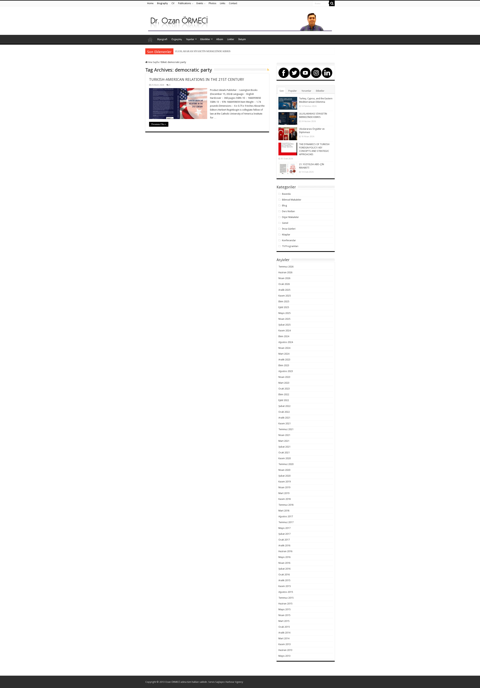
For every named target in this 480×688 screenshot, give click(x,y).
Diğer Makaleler (290, 217)
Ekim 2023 (283, 365)
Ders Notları (288, 211)
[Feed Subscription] (268, 69)
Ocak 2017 (284, 539)
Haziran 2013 (285, 650)
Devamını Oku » (158, 124)
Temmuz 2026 (285, 266)
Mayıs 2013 (284, 655)
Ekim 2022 (283, 394)
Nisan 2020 (284, 470)
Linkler (230, 39)
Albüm (219, 39)
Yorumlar (306, 90)
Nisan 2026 (284, 278)
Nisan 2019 (284, 487)
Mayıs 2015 (284, 609)
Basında (286, 193)
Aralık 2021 (284, 417)
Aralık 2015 (284, 580)
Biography (162, 3)
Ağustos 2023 (285, 371)
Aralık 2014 (284, 632)
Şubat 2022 (284, 406)
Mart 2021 (283, 440)
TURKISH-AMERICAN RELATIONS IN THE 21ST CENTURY (196, 79)
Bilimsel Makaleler (291, 199)
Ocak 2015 (284, 626)
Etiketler (320, 90)
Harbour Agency (234, 682)
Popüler (292, 90)
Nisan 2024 (284, 348)
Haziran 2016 (285, 551)
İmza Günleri (289, 228)
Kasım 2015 (284, 586)
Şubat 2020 (284, 475)
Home (150, 3)
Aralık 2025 (284, 289)
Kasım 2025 (284, 295)
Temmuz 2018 (285, 504)
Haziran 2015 (285, 603)
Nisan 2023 (284, 377)
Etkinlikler (205, 39)
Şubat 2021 (284, 446)
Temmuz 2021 (285, 429)
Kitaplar (286, 234)
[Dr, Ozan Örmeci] (240, 21)
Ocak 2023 (284, 388)
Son (282, 90)
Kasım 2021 (284, 423)
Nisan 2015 (284, 615)
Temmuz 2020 (285, 464)
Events (199, 3)
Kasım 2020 (284, 458)
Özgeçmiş (176, 39)
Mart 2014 (283, 638)
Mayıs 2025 (284, 313)
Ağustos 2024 (285, 342)
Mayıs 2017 (284, 528)
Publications (184, 3)
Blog (284, 205)
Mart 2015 (283, 621)
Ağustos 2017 (285, 516)
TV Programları (290, 246)
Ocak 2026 (284, 284)
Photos (212, 3)
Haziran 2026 (285, 272)
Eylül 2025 (283, 307)
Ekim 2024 (283, 336)
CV (173, 3)
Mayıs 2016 (284, 557)
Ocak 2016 (284, 574)
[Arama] (332, 3)
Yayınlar (190, 39)
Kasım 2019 (284, 481)
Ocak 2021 (284, 452)
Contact (233, 3)
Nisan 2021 (284, 435)
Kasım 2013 (284, 644)
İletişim (242, 39)
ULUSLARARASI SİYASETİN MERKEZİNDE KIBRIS (202, 51)
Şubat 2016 (284, 568)
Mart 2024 (283, 353)
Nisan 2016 (284, 562)
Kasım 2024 (284, 330)
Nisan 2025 (284, 318)
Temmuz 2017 (285, 522)
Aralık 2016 (284, 545)
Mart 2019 (283, 493)
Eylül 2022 (283, 400)
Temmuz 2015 (285, 597)
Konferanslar (289, 240)
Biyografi (162, 39)
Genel (285, 223)
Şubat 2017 (284, 533)
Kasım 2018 (284, 499)
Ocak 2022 (284, 411)
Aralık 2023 (284, 359)
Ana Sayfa (150, 39)
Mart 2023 (283, 382)
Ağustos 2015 (285, 592)
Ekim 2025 (283, 301)
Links (222, 3)
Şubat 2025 (284, 324)
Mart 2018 (283, 510)
